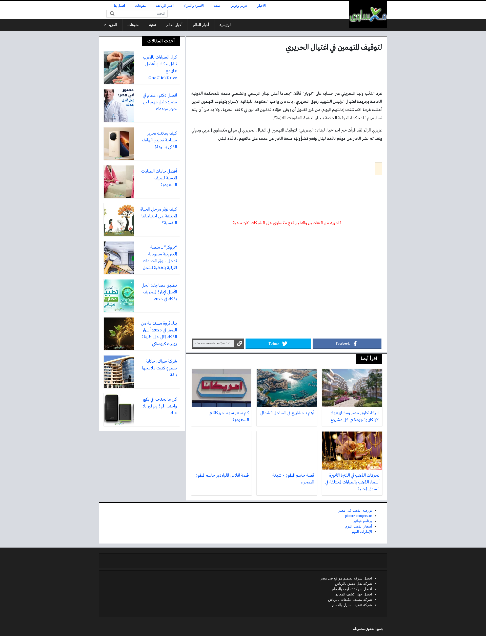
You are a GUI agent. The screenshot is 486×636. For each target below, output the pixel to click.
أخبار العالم (201, 25)
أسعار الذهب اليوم (358, 526)
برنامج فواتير (362, 521)
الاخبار (261, 6)
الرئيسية (225, 25)
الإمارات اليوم (362, 532)
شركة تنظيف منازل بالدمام (352, 605)
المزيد (112, 25)
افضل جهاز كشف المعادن (353, 594)
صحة (217, 6)
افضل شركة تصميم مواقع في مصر (346, 578)
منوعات (140, 6)
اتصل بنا (119, 6)
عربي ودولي (239, 6)
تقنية (152, 25)
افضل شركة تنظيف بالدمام (352, 589)
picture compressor (358, 516)
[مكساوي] (368, 14)
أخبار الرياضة (165, 6)
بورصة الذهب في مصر (355, 510)
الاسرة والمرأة (194, 6)
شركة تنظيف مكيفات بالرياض (350, 600)
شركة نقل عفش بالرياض (353, 584)
